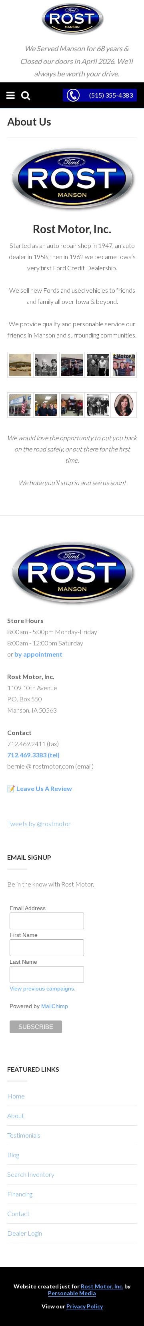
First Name (24, 935)
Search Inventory (30, 1174)
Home (16, 1096)
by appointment (38, 654)
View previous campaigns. (43, 988)
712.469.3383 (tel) (33, 755)
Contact (18, 1213)
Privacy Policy (84, 1306)
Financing (19, 1194)
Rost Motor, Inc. (102, 1286)
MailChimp (54, 1006)
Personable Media (72, 1293)
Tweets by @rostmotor (39, 823)
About (15, 1115)
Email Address (28, 908)
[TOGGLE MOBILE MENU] (10, 95)
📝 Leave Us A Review (39, 788)
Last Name (23, 962)
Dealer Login (24, 1233)
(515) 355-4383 (111, 95)
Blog (13, 1154)
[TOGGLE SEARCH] (25, 95)
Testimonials (23, 1135)
